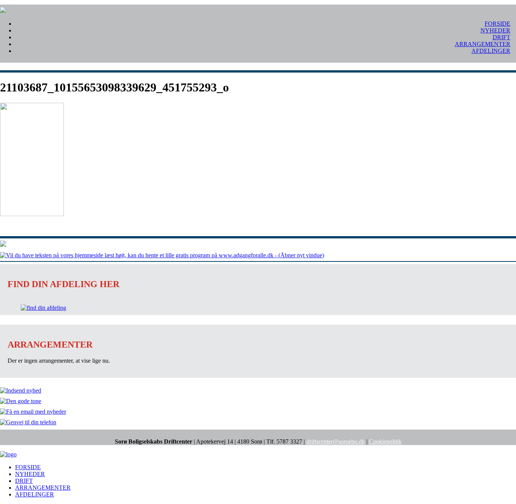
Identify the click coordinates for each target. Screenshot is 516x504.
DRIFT (501, 37)
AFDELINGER (490, 51)
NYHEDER (495, 30)
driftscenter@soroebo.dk (335, 441)
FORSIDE (497, 23)
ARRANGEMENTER (482, 44)
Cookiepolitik (385, 441)
